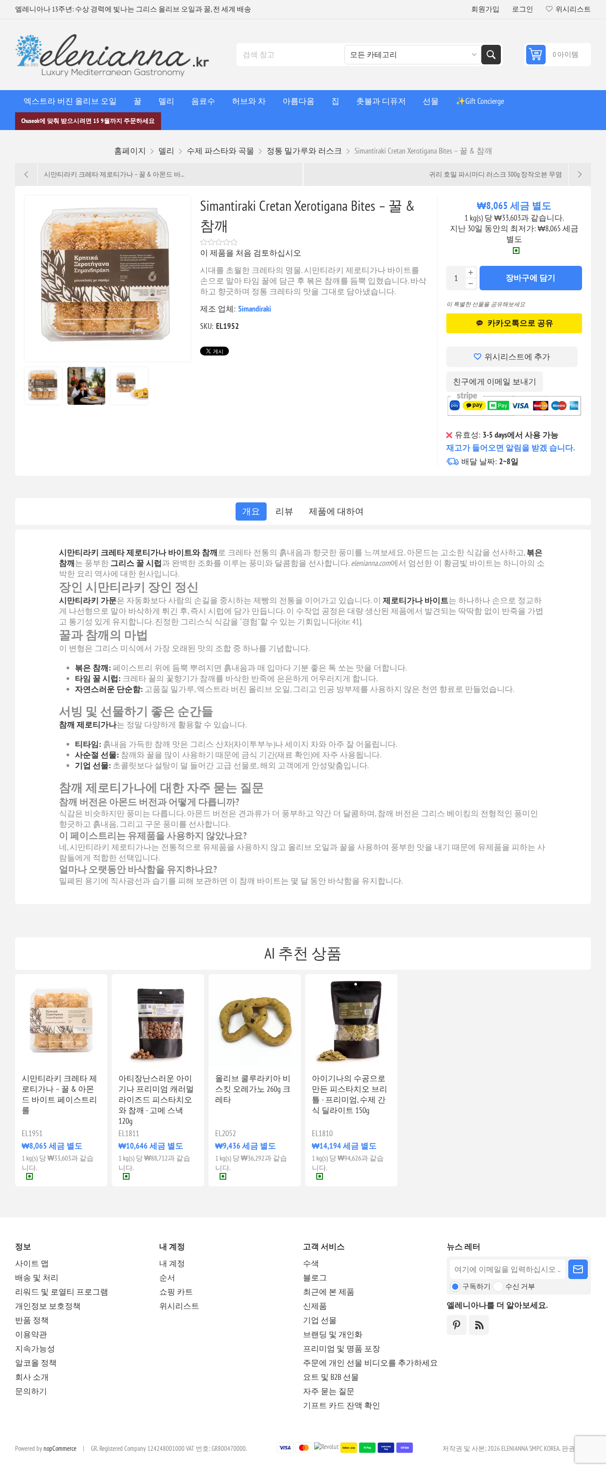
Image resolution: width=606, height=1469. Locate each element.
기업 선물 (320, 1320)
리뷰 (284, 511)
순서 (167, 1277)
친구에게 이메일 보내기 (494, 381)
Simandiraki (254, 309)
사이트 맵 (32, 1263)
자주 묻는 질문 (328, 1391)
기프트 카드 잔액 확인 (341, 1405)
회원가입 (485, 8)
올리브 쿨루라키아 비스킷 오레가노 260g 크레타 (253, 1089)
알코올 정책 (36, 1363)
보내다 (578, 1269)
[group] (61, 1020)
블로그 (315, 1277)
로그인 (522, 8)
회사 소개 (32, 1377)
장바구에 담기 (530, 277)
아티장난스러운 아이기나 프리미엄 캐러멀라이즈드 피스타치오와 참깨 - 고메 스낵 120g (156, 1099)
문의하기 (31, 1391)
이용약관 (31, 1334)
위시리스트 (179, 1306)
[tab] (251, 511)
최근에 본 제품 (328, 1292)
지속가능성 (35, 1348)
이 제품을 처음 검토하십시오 (250, 253)
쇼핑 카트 (176, 1292)
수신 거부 (520, 1286)
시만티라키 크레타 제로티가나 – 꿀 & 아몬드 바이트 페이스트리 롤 (59, 1094)
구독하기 (476, 1286)
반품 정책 (32, 1320)
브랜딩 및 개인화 (332, 1334)
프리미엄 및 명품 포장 (341, 1348)
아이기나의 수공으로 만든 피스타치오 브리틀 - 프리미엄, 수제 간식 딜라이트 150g (349, 1094)
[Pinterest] (457, 1325)
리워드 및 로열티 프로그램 (61, 1292)
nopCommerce (59, 1448)
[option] (43, 386)
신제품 (315, 1306)
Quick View (41, 1052)
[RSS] (479, 1325)
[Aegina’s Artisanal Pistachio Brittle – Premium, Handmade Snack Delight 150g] (351, 1020)
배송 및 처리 (37, 1277)
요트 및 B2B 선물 (331, 1377)
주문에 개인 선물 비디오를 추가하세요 (370, 1363)
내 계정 (172, 1263)
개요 (251, 511)
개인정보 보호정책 (48, 1306)
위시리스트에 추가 (517, 356)
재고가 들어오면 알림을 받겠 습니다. (510, 447)
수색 (491, 54)
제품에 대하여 (336, 511)
